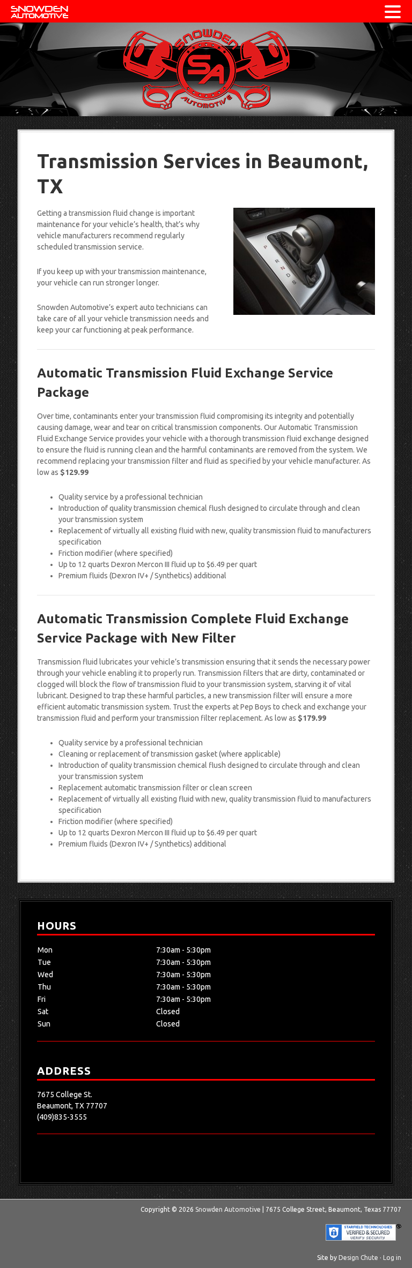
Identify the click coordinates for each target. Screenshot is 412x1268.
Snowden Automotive (206, 69)
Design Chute (358, 1257)
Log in (392, 1257)
